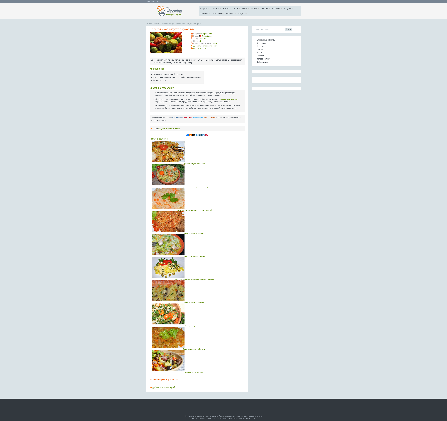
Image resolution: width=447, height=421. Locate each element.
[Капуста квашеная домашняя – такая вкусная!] (194, 198)
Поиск (288, 29)
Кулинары (261, 56)
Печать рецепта (199, 48)
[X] (193, 135)
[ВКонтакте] (187, 135)
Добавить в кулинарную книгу (205, 46)
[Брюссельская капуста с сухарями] (166, 53)
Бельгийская (207, 36)
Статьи (260, 49)
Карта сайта (218, 418)
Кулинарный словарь (266, 40)
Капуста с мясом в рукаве (194, 233)
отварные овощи (173, 129)
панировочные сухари (227, 99)
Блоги (259, 53)
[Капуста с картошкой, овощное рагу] (194, 174)
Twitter (235, 418)
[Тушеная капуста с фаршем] (194, 151)
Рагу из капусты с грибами (194, 303)
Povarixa (202, 38)
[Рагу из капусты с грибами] (194, 290)
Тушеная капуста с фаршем (194, 164)
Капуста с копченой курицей (194, 256)
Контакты (210, 418)
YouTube (241, 418)
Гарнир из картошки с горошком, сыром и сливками (194, 279)
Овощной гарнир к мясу (194, 326)
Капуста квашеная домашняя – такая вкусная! (194, 210)
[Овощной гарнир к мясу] (194, 313)
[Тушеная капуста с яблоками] (194, 337)
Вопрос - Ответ (263, 59)
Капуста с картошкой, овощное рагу (194, 187)
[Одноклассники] (190, 135)
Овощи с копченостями (194, 372)
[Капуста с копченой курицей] (194, 244)
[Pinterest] (206, 135)
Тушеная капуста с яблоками (194, 349)
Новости (260, 46)
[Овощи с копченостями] (194, 360)
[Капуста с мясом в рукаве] (194, 221)
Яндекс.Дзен (250, 418)
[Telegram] (203, 135)
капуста (161, 129)
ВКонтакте (228, 418)
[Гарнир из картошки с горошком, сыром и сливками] (194, 267)
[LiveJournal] (200, 135)
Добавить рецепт (264, 62)
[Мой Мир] (197, 135)
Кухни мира (261, 43)
